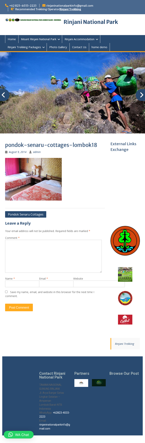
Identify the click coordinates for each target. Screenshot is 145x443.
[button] (19, 434)
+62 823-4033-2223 (22, 5)
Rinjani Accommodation (79, 39)
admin (37, 152)
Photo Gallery (58, 47)
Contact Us (79, 47)
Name (10, 278)
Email (43, 278)
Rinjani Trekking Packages (24, 47)
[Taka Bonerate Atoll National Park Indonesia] (125, 298)
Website (78, 278)
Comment (12, 238)
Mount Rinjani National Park (38, 39)
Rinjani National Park (91, 22)
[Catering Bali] (125, 320)
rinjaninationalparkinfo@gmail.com (69, 5)
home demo (99, 47)
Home (12, 39)
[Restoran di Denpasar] (125, 274)
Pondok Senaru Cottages (25, 214)
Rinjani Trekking (70, 9)
